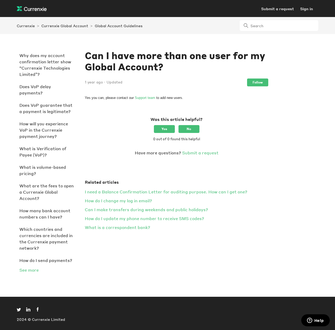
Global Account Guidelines (119, 25)
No (189, 129)
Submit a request (277, 8)
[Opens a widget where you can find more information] (315, 320)
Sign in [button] (306, 8)
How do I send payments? (45, 260)
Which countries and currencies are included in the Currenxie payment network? (46, 238)
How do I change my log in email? (118, 200)
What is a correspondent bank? (117, 227)
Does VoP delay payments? (35, 90)
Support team (145, 98)
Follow (258, 82)
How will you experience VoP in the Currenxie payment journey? (43, 130)
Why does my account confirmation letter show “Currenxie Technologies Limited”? (45, 65)
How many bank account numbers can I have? (44, 214)
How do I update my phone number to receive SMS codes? (144, 218)
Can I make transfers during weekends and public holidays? (146, 209)
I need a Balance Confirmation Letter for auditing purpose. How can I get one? (166, 191)
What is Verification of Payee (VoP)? (42, 152)
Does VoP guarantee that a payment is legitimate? (45, 108)
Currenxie (26, 25)
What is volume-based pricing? (42, 170)
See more (29, 270)
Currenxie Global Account (64, 25)
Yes (164, 129)
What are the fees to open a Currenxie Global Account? (46, 192)
